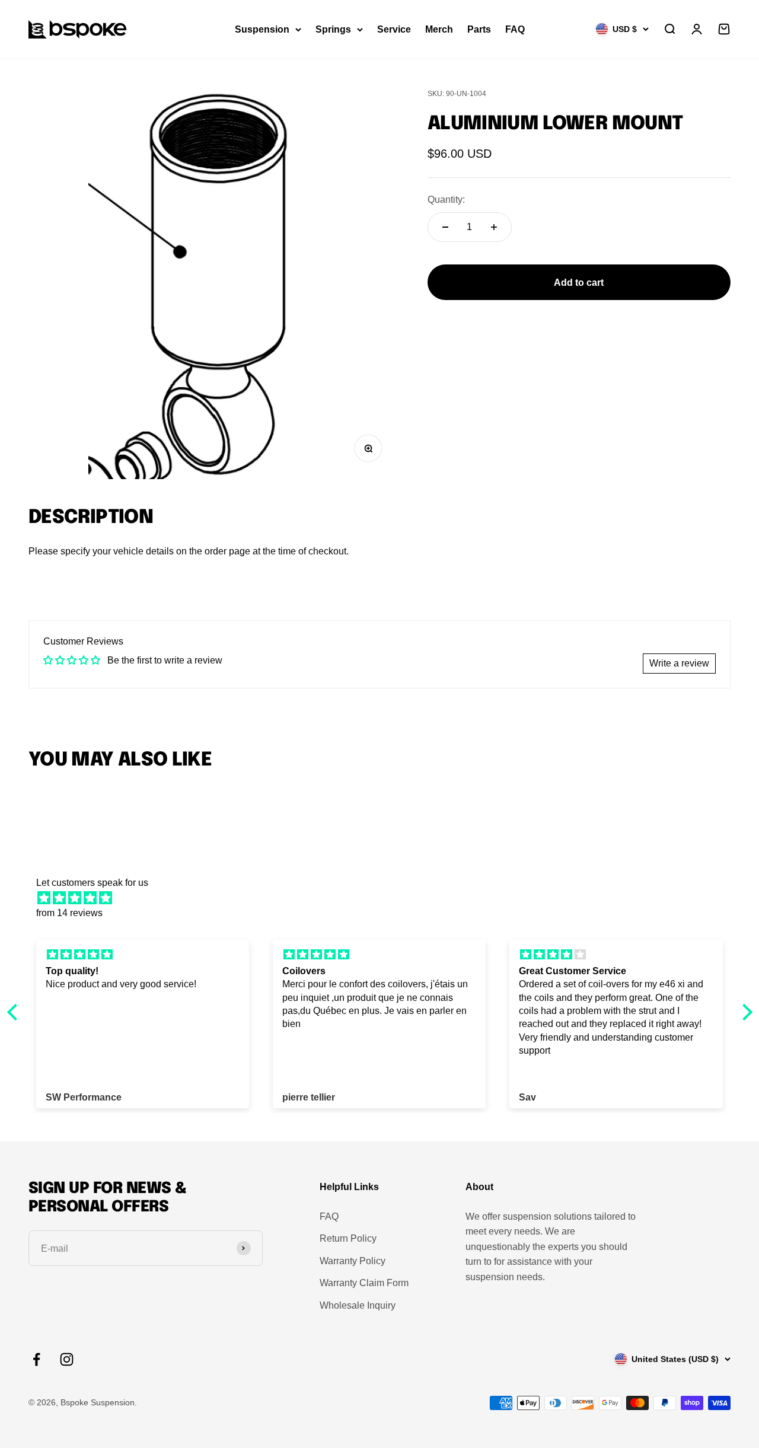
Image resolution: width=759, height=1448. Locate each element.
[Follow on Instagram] (67, 1359)
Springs (333, 29)
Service (394, 29)
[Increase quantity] (494, 227)
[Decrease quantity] (445, 227)
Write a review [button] (679, 663)
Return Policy (348, 1238)
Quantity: (446, 200)
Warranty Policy (352, 1261)
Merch (439, 29)
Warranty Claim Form (364, 1283)
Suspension (262, 29)
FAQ (515, 29)
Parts (479, 29)
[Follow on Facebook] (36, 1359)
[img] (385, 898)
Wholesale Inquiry (358, 1305)
